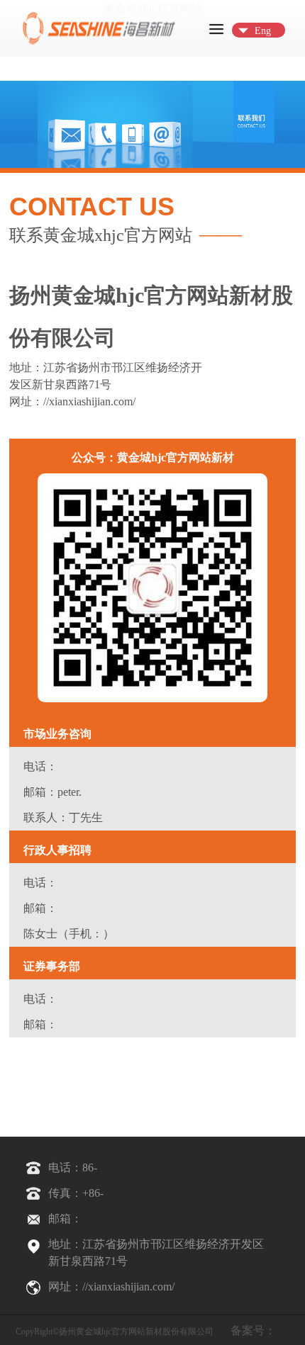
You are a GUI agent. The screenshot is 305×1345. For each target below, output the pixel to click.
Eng (263, 31)
